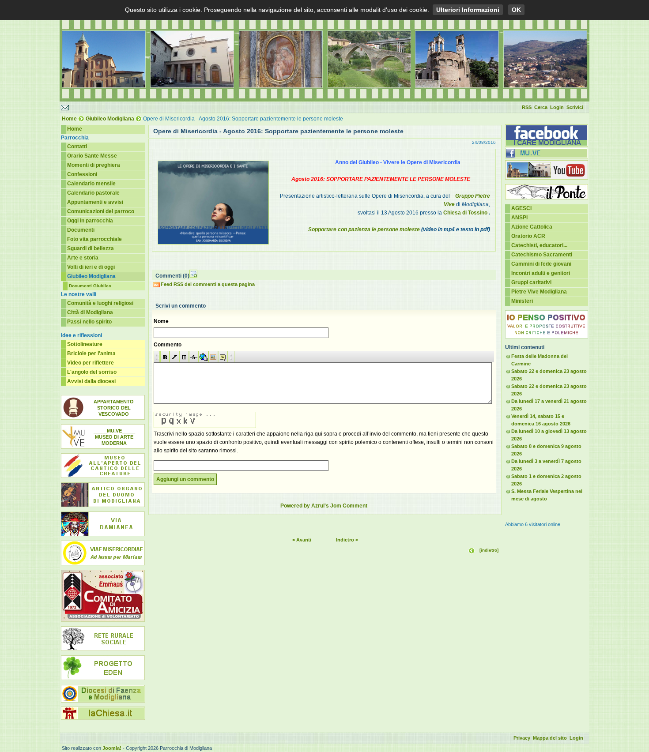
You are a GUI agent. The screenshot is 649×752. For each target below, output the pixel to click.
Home (69, 119)
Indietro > (347, 539)
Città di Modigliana (90, 312)
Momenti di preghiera (93, 165)
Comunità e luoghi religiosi (100, 303)
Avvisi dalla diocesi (91, 381)
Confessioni (82, 174)
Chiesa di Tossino (465, 213)
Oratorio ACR (528, 236)
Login (557, 107)
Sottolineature (84, 344)
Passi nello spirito (89, 322)
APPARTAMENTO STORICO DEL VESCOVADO (114, 408)
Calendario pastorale (93, 193)
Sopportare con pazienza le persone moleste (364, 229)
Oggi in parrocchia (90, 221)
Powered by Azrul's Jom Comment (323, 506)
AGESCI (521, 208)
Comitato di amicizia (103, 596)
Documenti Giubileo (90, 285)
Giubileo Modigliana (110, 119)
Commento (167, 345)
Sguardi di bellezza (90, 248)
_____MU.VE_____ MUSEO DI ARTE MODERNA (114, 437)
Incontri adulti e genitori (540, 273)
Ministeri (522, 301)
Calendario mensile (91, 183)
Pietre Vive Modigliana (539, 292)
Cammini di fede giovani (541, 264)
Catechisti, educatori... (539, 245)
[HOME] (324, 100)
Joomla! (111, 748)
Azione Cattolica (531, 227)
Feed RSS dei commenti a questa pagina (208, 284)
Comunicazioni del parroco (100, 211)
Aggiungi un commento (185, 479)
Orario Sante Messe (92, 156)
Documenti (80, 230)
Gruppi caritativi (531, 282)
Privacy (521, 738)
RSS (527, 107)
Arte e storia (82, 258)
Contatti (77, 146)
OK (516, 9)
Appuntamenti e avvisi (95, 202)
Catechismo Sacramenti (541, 255)
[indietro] (488, 550)
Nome (161, 321)
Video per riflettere (90, 363)
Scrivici (574, 107)
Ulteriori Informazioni (467, 9)
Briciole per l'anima (91, 353)
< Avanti (301, 539)
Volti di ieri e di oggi (91, 267)
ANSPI (519, 217)
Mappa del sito (550, 738)
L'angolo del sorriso (92, 372)
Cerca (540, 107)
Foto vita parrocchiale (94, 239)
